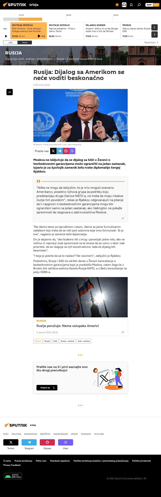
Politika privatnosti (141, 460)
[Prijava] (131, 5)
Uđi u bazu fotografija (72, 144)
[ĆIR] (149, 5)
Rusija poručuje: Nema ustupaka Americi (67, 326)
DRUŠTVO (45, 433)
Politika (16, 433)
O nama (7, 460)
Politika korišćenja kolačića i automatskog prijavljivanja (101, 460)
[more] (123, 218)
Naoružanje (60, 433)
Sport (74, 433)
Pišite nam (41, 460)
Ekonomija (30, 433)
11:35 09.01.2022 (41, 85)
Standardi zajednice (60, 460)
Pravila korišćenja (23, 460)
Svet (5, 433)
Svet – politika (84, 341)
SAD (55, 341)
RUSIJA (41, 321)
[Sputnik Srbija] (15, 7)
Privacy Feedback (12, 465)
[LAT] (156, 5)
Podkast (86, 433)
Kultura (99, 433)
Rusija (47, 341)
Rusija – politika (67, 341)
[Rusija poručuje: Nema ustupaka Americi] (80, 297)
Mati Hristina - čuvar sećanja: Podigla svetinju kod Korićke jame (26, 31)
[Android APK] (13, 476)
